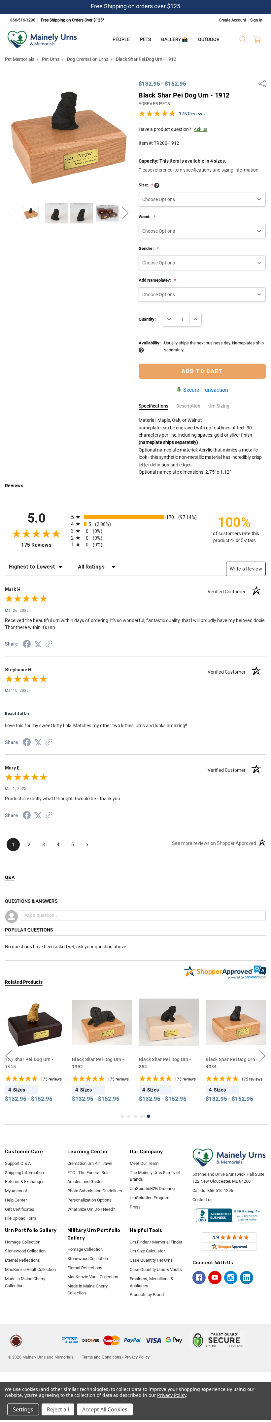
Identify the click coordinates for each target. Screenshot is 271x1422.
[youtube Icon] (214, 1277)
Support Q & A (18, 1163)
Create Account (232, 20)
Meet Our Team (144, 1163)
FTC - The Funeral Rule (88, 1172)
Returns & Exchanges (25, 1181)
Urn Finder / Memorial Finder (156, 1242)
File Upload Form (20, 1218)
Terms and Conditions (101, 1357)
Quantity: (147, 319)
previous (9, 1056)
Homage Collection (22, 1242)
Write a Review (246, 569)
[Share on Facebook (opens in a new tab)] (27, 645)
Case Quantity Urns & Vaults (156, 1269)
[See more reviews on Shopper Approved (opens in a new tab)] (48, 645)
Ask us (200, 129)
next (262, 1056)
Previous (11, 213)
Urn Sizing (218, 406)
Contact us (202, 1199)
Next (125, 213)
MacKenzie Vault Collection (30, 1269)
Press (135, 1207)
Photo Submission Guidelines (94, 1190)
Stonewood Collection (25, 1250)
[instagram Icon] (230, 1277)
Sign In (256, 20)
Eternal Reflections (22, 1260)
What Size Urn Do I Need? (91, 1209)
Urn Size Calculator (147, 1250)
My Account (16, 1190)
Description (188, 406)
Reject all (58, 1409)
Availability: (150, 342)
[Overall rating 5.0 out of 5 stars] (157, 115)
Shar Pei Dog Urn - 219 (232, 1059)
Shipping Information (24, 1172)
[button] (43, 1340)
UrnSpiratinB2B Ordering (152, 1188)
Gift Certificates (19, 1209)
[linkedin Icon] (246, 1277)
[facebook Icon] (199, 1277)
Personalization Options (89, 1200)
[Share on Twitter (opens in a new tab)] (38, 644)
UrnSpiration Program (149, 1197)
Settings (23, 1409)
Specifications (153, 406)
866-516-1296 (22, 20)
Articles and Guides (85, 1181)
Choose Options (37, 1039)
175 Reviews (192, 113)
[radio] (135, 517)
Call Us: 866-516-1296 (212, 1190)
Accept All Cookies (104, 1409)
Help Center (16, 1200)
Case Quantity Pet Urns (151, 1260)
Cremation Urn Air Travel (89, 1163)
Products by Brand (147, 1294)
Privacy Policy (137, 1357)
